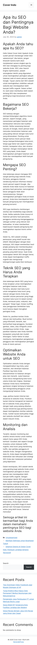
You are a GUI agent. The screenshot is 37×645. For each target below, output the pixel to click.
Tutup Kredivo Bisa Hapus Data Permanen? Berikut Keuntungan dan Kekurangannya (17, 593)
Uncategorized (11, 538)
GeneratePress (18, 642)
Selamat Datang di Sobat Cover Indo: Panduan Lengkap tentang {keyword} (17, 550)
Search (5, 563)
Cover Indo (9, 4)
